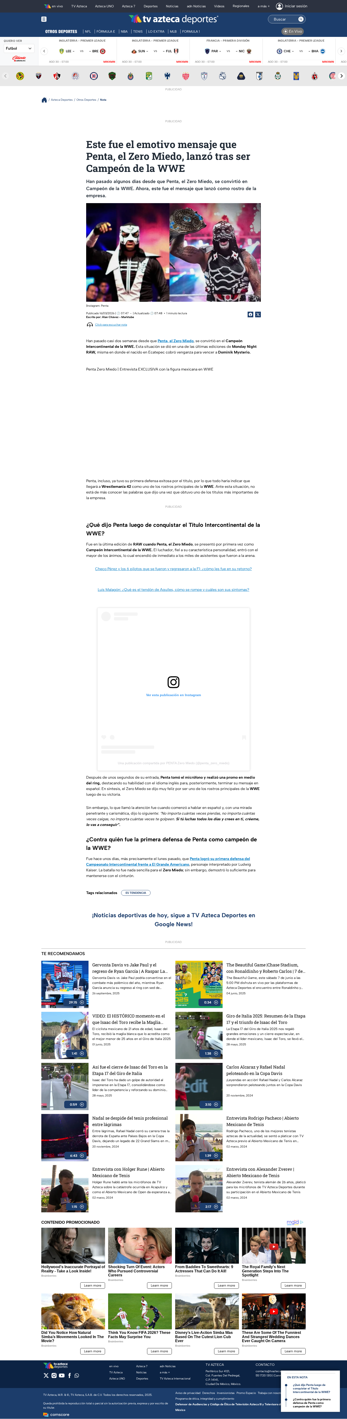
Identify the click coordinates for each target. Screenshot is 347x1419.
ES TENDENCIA (136, 893)
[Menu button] (60, 19)
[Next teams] (341, 75)
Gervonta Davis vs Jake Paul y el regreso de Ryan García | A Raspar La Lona (128, 968)
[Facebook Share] (250, 314)
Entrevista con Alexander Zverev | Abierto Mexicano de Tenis (260, 1172)
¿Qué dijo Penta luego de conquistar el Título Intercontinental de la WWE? (311, 1388)
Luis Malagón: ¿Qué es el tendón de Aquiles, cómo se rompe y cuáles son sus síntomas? (173, 589)
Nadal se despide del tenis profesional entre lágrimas (130, 1121)
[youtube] (62, 1377)
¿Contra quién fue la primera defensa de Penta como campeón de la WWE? (311, 1403)
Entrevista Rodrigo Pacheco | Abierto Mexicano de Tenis (262, 1121)
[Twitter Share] (258, 314)
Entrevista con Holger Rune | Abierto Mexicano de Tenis (128, 1172)
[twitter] (46, 1377)
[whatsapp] (76, 1376)
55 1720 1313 (264, 1375)
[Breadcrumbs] (46, 100)
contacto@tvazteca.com (272, 1371)
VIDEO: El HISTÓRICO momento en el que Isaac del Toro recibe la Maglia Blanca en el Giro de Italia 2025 (128, 1019)
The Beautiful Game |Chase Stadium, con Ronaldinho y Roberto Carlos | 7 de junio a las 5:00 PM (264, 968)
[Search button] (301, 19)
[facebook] (69, 1377)
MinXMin (109, 61)
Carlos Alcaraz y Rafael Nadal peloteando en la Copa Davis (255, 1070)
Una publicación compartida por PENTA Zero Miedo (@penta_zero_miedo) (173, 763)
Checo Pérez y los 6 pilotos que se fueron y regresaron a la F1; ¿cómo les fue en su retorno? (173, 569)
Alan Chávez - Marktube (118, 317)
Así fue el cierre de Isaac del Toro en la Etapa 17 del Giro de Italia (130, 1070)
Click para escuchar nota (111, 324)
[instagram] (54, 1377)
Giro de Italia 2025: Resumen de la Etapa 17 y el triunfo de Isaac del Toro (265, 1019)
